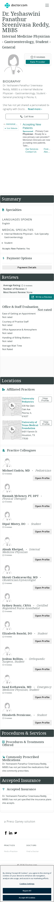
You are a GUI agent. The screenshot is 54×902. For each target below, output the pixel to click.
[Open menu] (47, 5)
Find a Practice (11, 851)
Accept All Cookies (27, 897)
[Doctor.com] (16, 5)
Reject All (27, 890)
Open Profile (42, 478)
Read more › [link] (35, 109)
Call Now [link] (29, 116)
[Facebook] (5, 833)
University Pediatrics (28, 400)
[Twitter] (15, 833)
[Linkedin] (10, 833)
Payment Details (27, 267)
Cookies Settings (27, 883)
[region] (27, 883)
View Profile (45, 399)
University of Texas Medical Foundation (30, 425)
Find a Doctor (33, 851)
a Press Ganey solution (19, 821)
